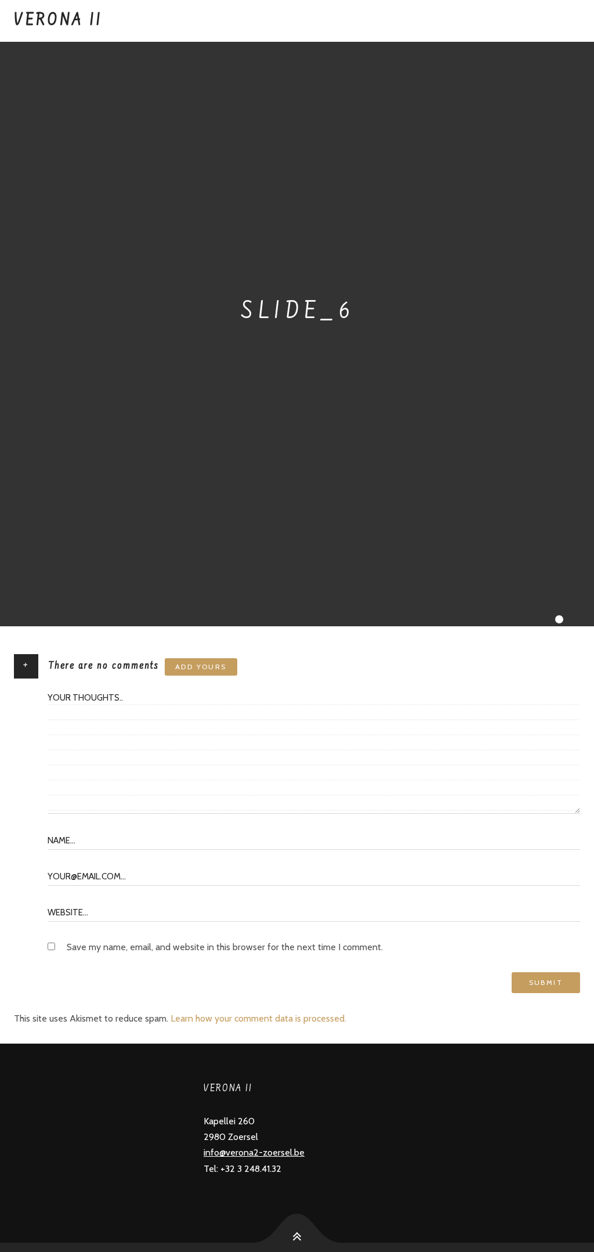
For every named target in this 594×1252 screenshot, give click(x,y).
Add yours (201, 666)
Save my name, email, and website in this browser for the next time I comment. (225, 946)
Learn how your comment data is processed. (258, 1018)
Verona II (58, 21)
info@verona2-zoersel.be (254, 1152)
